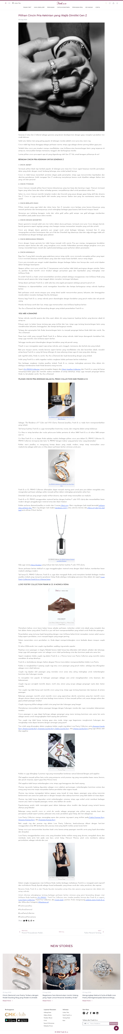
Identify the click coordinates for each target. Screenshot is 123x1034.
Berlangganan (113, 1023)
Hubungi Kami (47, 1012)
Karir (64, 1020)
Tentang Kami (66, 1018)
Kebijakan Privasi (48, 1026)
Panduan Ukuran (48, 1018)
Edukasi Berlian (48, 1015)
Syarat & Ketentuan (49, 1023)
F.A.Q (45, 1020)
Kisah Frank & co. (67, 1015)
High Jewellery (39, 7)
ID (5, 3)
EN (9, 3)
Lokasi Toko (66, 1012)
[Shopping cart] (113, 3)
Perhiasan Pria (77, 7)
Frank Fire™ (27, 7)
